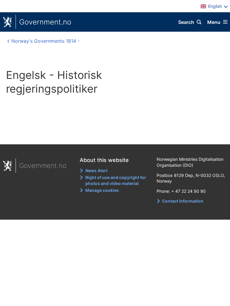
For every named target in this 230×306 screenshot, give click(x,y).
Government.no (45, 22)
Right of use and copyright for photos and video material (115, 180)
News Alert (96, 170)
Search (186, 22)
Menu (213, 22)
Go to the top (112, 136)
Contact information (182, 201)
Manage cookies (102, 190)
